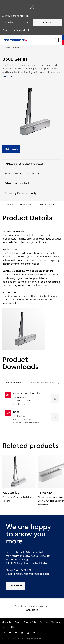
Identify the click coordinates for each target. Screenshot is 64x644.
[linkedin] (22, 633)
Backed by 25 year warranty (20, 193)
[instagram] (28, 633)
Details (9, 205)
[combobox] (16, 22)
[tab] (14, 383)
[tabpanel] (32, 407)
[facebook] (4, 633)
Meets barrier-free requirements (23, 173)
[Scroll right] (56, 383)
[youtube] (16, 633)
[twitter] (10, 633)
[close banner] (32, 7)
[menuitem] (15, 40)
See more (7, 76)
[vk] (34, 633)
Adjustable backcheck (17, 183)
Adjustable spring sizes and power (24, 163)
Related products (48, 205)
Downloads (26, 205)
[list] (32, 480)
